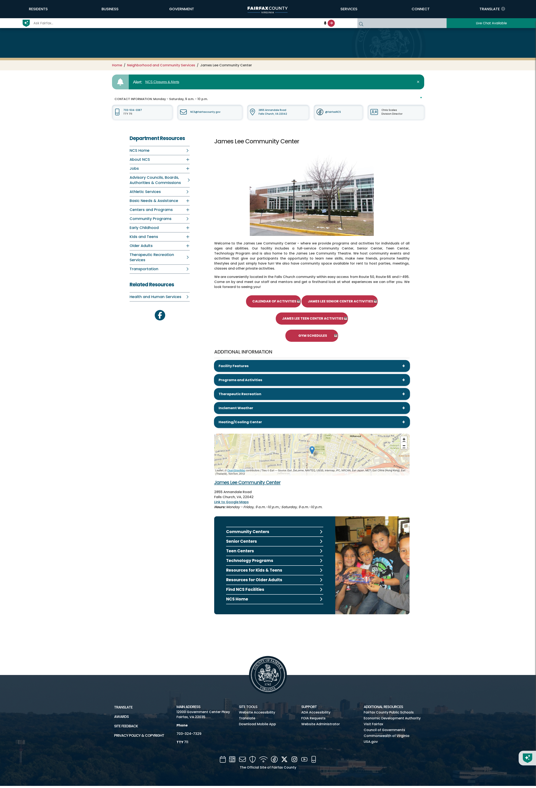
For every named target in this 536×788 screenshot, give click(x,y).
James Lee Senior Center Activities (340, 301)
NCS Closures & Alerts (162, 82)
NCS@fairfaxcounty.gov (205, 112)
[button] (38, 9)
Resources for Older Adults (254, 580)
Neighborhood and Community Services (161, 65)
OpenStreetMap (236, 470)
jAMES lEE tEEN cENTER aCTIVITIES (312, 318)
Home (117, 65)
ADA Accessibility (315, 712)
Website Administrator (320, 724)
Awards (121, 716)
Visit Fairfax (373, 724)
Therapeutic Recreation (240, 394)
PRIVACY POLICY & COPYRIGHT (139, 735)
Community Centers (247, 532)
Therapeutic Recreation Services (152, 257)
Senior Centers (241, 541)
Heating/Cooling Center (240, 422)
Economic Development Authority (392, 718)
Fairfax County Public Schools (389, 712)
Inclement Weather (236, 408)
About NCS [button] (140, 159)
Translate (123, 707)
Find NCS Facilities (245, 589)
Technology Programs (249, 560)
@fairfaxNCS (333, 112)
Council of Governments (384, 730)
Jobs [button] (134, 168)
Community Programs (150, 218)
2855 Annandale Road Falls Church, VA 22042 (273, 111)
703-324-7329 (189, 733)
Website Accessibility (257, 712)
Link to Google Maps (231, 502)
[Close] (419, 82)
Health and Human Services (155, 296)
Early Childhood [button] (144, 227)
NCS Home (139, 150)
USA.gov (371, 741)
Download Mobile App (257, 724)
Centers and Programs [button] (151, 209)
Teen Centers (240, 551)
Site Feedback (126, 726)
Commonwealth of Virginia (386, 735)
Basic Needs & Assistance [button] (154, 200)
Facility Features (234, 366)
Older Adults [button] (141, 245)
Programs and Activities (240, 380)
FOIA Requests (313, 718)
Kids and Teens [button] (144, 236)
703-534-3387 (132, 110)
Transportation (144, 268)
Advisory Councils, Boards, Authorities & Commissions (155, 180)
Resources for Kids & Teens (254, 570)
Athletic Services (145, 191)
